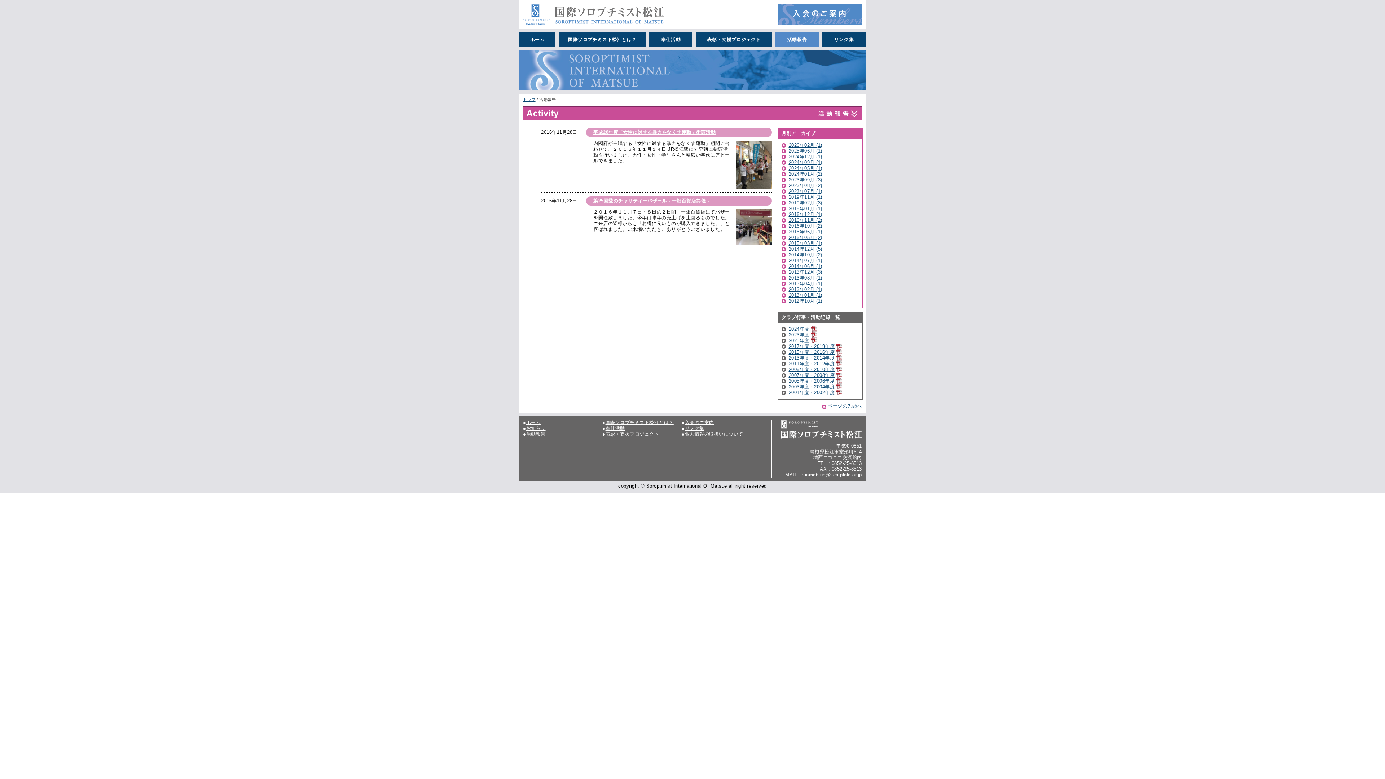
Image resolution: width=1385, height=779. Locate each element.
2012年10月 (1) (805, 301)
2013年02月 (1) (805, 289)
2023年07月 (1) (805, 191)
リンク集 (844, 39)
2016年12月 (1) (805, 214)
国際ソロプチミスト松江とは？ (602, 39)
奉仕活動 (671, 39)
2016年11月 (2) (805, 220)
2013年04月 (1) (805, 283)
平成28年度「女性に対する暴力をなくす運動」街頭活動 (654, 132)
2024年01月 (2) (805, 174)
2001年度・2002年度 (812, 392)
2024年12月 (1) (805, 156)
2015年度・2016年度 (812, 352)
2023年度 (799, 335)
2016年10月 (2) (805, 226)
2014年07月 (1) (805, 260)
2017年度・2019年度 (812, 346)
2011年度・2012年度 (812, 363)
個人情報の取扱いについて (714, 434)
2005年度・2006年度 (812, 381)
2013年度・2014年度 (812, 358)
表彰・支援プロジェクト (734, 39)
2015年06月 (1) (805, 231)
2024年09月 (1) (805, 162)
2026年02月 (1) (805, 145)
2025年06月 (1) (805, 151)
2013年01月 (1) (805, 295)
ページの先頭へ (845, 406)
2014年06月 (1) (805, 266)
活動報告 (797, 39)
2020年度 (799, 340)
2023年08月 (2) (805, 185)
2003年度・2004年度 (812, 387)
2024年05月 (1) (805, 168)
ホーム (537, 39)
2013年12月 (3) (805, 272)
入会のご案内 (699, 422)
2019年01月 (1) (805, 208)
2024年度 (799, 329)
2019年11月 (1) (805, 197)
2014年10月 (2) (805, 255)
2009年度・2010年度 (812, 369)
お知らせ (536, 428)
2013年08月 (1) (805, 278)
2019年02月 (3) (805, 203)
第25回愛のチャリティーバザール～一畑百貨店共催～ (652, 200)
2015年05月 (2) (805, 237)
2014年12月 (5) (805, 249)
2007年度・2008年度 (812, 375)
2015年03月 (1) (805, 243)
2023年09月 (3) (805, 179)
